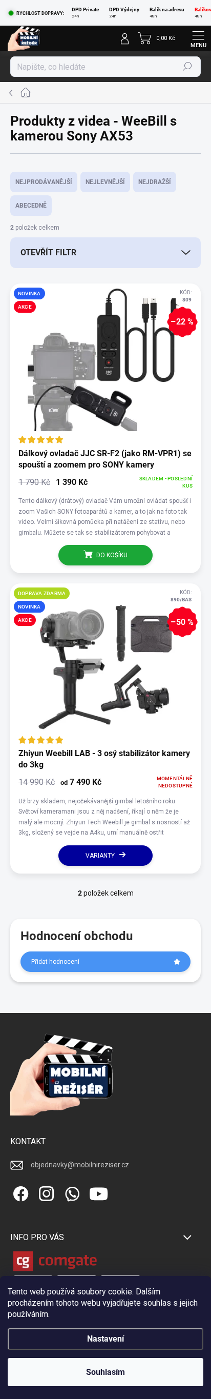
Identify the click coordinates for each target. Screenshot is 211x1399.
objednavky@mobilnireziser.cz (80, 1165)
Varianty (100, 855)
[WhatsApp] (70, 1192)
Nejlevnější (105, 182)
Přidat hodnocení (55, 961)
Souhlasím (105, 1372)
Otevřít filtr (48, 252)
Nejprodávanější (43, 182)
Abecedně (31, 205)
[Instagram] (45, 1192)
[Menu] (198, 38)
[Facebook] (19, 1192)
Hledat (187, 66)
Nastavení (105, 1339)
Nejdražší (154, 182)
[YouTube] (98, 1192)
